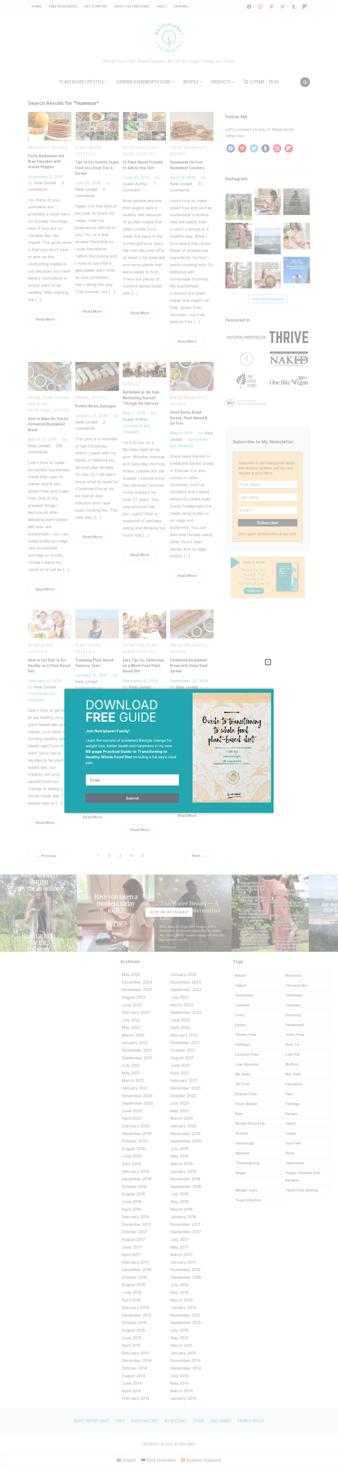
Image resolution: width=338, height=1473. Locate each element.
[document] (169, 736)
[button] (268, 662)
